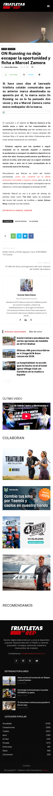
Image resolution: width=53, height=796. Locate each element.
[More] (39, 74)
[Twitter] (19, 236)
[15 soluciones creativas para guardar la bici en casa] (9, 705)
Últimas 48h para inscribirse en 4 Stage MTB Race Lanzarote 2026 (33, 353)
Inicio (3, 45)
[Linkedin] (26, 320)
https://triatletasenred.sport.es (26, 299)
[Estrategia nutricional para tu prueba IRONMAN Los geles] (9, 693)
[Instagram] (23, 661)
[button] (48, 6)
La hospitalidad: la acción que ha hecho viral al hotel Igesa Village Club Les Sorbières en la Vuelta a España (32, 368)
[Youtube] (36, 661)
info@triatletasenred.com (33, 653)
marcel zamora (20, 221)
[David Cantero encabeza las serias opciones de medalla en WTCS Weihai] (9, 341)
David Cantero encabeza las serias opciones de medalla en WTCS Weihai (33, 341)
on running (33, 221)
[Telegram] (25, 236)
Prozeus (45, 770)
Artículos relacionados (15, 332)
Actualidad (11, 49)
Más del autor (35, 332)
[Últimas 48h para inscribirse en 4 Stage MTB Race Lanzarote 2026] (9, 353)
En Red (10, 45)
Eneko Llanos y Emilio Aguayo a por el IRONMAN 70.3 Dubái (24, 253)
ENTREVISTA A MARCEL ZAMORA (17, 210)
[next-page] (8, 381)
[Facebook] (31, 236)
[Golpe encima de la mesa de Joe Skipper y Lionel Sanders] (9, 680)
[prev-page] (4, 381)
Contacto (26, 766)
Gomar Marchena (11, 67)
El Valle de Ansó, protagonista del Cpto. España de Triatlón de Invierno (28, 267)
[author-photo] (26, 291)
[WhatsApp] (13, 236)
